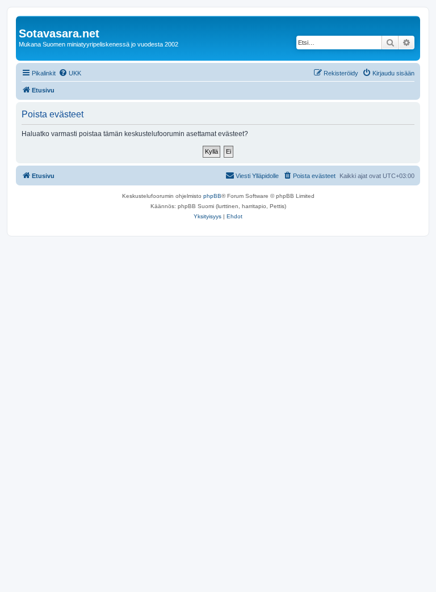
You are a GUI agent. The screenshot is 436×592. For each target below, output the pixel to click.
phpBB (212, 196)
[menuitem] (69, 73)
